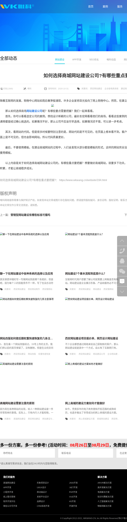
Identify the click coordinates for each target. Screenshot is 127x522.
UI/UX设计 (41, 487)
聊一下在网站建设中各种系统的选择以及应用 (26, 273)
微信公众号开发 (10, 506)
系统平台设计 (43, 497)
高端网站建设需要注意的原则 (17, 403)
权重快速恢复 (44, 354)
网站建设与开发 (49, 419)
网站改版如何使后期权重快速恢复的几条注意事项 (29, 338)
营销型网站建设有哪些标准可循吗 (30, 215)
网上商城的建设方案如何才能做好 (85, 403)
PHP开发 (73, 492)
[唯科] (17, 6)
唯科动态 (111, 59)
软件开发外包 (9, 501)
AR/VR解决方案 (105, 483)
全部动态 (8, 58)
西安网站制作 (34, 289)
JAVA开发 (73, 483)
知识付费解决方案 (105, 497)
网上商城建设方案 (87, 419)
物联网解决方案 (104, 506)
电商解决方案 (103, 492)
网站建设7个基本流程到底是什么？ (85, 273)
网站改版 (32, 354)
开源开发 (73, 506)
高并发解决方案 (104, 487)
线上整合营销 (9, 497)
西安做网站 (47, 289)
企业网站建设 (113, 354)
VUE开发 (73, 497)
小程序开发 (8, 492)
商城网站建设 (103, 419)
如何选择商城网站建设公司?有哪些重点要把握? (28, 180)
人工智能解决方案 (105, 501)
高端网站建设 (19, 419)
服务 (120, 6)
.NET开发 (73, 487)
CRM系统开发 (43, 506)
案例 (105, 6)
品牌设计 (41, 501)
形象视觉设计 (43, 483)
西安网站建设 (96, 89)
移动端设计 (42, 492)
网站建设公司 (99, 354)
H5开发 (72, 501)
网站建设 (59, 59)
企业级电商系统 (111, 89)
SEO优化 (94, 59)
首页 (90, 6)
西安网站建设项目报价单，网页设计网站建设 (91, 338)
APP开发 (76, 59)
